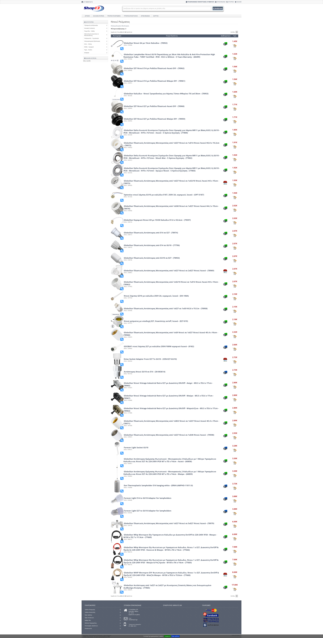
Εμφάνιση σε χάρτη (134, 614)
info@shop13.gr (133, 619)
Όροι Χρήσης (88, 615)
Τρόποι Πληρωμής (90, 609)
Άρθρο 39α (88, 620)
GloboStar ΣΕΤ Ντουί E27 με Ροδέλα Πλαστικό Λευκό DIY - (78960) (154, 106)
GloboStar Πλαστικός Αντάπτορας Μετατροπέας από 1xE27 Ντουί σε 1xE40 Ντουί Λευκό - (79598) (169, 435)
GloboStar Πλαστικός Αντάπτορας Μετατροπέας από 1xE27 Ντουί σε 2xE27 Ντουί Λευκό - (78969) (169, 270)
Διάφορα (86, 52)
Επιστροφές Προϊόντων (91, 626)
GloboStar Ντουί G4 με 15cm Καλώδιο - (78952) (145, 43)
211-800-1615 (132, 626)
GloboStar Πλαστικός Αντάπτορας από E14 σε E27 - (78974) (151, 232)
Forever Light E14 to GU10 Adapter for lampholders (147, 498)
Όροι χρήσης (175, 636)
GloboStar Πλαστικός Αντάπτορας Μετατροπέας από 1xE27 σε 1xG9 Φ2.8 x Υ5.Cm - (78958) (166, 308)
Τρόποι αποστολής (131, 16)
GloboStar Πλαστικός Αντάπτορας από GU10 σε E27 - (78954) (152, 258)
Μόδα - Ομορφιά (89, 47)
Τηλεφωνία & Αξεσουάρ (91, 25)
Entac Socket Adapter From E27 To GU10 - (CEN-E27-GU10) (150, 359)
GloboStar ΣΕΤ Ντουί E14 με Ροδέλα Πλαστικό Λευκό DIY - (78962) (154, 68)
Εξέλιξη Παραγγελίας (91, 623)
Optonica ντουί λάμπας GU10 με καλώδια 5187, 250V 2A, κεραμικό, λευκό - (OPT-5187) (164, 194)
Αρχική (87, 16)
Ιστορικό (231, 2)
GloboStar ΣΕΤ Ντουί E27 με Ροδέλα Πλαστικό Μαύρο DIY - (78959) (154, 119)
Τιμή (234, 36)
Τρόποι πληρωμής (114, 16)
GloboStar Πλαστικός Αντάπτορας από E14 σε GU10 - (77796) (152, 245)
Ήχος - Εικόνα (88, 50)
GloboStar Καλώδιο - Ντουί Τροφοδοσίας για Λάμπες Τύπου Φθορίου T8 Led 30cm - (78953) (166, 93)
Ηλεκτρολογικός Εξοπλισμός (120, 26)
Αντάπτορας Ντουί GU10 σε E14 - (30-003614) (144, 371)
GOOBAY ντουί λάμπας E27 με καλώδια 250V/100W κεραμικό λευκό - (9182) (159, 346)
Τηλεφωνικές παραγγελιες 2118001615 (201, 2)
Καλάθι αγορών (98, 16)
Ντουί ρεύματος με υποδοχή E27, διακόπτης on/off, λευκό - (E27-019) (156, 321)
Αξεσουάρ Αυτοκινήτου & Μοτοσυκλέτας (91, 34)
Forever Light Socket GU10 (136, 447)
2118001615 (88, 2)
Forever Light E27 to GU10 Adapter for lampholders (147, 510)
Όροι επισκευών (89, 617)
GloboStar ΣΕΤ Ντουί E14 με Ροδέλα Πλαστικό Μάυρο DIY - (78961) (154, 81)
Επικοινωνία (221, 2)
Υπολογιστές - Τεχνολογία (91, 38)
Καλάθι (239, 2)
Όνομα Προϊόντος (172, 36)
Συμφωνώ (167, 636)
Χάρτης (156, 16)
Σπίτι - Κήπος (88, 44)
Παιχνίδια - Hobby (89, 31)
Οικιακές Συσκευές (89, 28)
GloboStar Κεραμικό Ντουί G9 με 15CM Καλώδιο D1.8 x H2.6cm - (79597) (157, 220)
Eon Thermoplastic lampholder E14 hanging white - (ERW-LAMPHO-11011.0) (158, 485)
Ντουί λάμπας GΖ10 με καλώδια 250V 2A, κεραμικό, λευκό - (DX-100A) (156, 296)
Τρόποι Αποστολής (90, 612)
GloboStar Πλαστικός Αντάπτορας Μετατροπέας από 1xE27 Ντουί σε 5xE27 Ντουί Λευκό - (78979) (169, 523)
